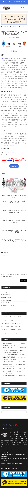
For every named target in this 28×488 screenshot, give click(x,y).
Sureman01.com (10, 463)
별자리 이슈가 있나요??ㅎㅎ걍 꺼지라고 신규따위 (14, 343)
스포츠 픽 (11, 160)
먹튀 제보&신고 (18, 425)
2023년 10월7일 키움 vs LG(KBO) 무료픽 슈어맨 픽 (14, 240)
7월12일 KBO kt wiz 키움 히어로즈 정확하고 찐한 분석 (14, 196)
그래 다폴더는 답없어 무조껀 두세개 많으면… (13, 364)
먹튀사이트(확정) (14, 424)
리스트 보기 (14, 166)
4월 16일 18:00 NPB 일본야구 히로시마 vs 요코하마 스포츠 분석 (14, 211)
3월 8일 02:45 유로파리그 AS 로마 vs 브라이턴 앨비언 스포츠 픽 (14, 201)
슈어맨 (22, 26)
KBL (2, 58)
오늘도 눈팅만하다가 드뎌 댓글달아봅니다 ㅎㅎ (13, 368)
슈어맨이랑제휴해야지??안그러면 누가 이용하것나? (14, 354)
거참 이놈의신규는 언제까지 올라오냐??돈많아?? (13, 357)
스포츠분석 (5, 26)
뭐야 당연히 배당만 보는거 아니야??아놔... (12, 371)
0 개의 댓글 (15, 26)
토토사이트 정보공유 (7, 305)
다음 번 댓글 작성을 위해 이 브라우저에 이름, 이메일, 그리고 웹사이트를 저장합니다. (14, 275)
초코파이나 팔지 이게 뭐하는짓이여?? (11, 347)
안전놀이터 (5, 294)
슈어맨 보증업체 (7, 425)
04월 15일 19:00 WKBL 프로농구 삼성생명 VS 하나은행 (14, 221)
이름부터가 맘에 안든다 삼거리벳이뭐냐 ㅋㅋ (13, 361)
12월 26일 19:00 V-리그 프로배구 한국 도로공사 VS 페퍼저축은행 (14, 231)
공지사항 (5, 302)
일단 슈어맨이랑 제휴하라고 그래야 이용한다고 (13, 375)
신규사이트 (5, 300)
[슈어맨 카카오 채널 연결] (14, 398)
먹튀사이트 (5, 297)
